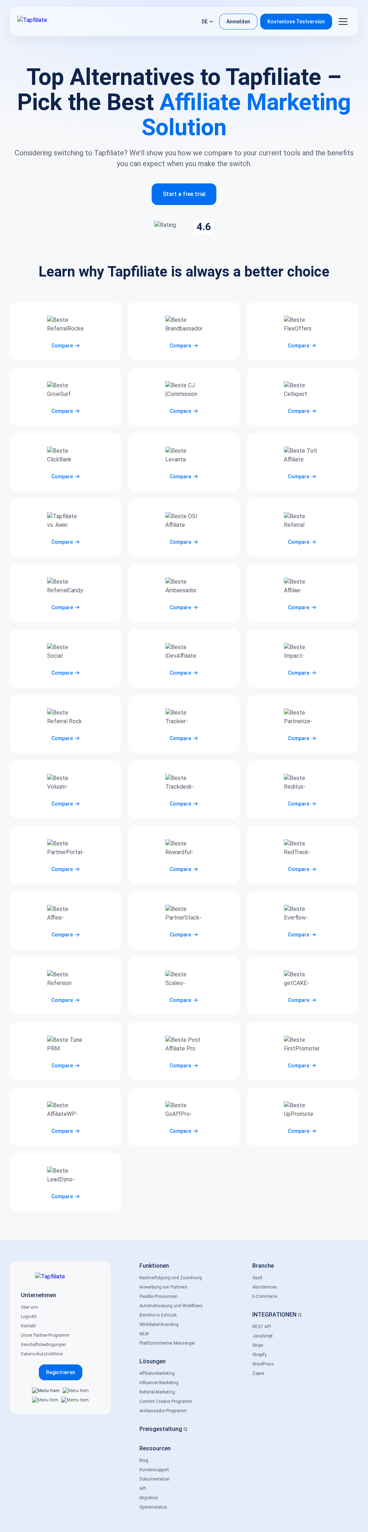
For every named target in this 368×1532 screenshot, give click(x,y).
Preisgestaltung (160, 1429)
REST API (261, 1326)
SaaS (257, 1277)
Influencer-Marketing (159, 1382)
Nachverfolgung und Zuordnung (170, 1277)
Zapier (258, 1373)
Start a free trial (184, 194)
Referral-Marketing (157, 1392)
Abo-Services (264, 1287)
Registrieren (60, 1372)
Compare (62, 345)
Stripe (257, 1345)
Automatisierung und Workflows (171, 1305)
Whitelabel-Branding (159, 1324)
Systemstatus (153, 1507)
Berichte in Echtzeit (158, 1315)
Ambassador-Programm (163, 1410)
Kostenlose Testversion (296, 21)
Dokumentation (154, 1479)
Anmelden (238, 21)
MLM (144, 1333)
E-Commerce (264, 1296)
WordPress (263, 1364)
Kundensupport (154, 1469)
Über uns (29, 1307)
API (142, 1488)
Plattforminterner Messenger (167, 1343)
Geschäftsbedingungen (43, 1344)
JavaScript (262, 1336)
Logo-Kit (29, 1316)
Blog (143, 1460)
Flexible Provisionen (158, 1296)
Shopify (259, 1354)
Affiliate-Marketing (157, 1373)
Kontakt (28, 1325)
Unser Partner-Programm (45, 1335)
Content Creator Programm (165, 1401)
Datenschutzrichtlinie (42, 1354)
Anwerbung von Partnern (163, 1287)
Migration (148, 1497)
